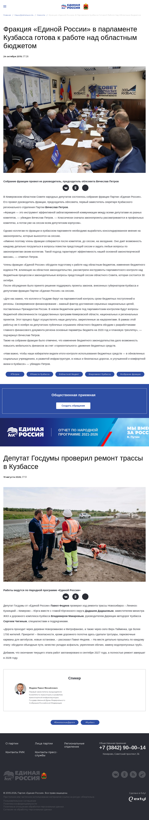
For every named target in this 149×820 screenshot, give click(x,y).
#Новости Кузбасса (39, 374)
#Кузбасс (90, 722)
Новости (41, 15)
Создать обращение (73, 405)
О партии (12, 743)
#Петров (15, 374)
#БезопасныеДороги (64, 722)
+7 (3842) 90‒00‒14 (122, 747)
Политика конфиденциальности (20, 804)
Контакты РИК (15, 752)
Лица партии (44, 743)
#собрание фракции (130, 374)
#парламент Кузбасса (100, 374)
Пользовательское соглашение (19, 801)
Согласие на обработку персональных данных (27, 809)
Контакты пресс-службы (46, 754)
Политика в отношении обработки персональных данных (33, 806)
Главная (7, 15)
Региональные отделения (74, 745)
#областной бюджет (69, 374)
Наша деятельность (24, 15)
